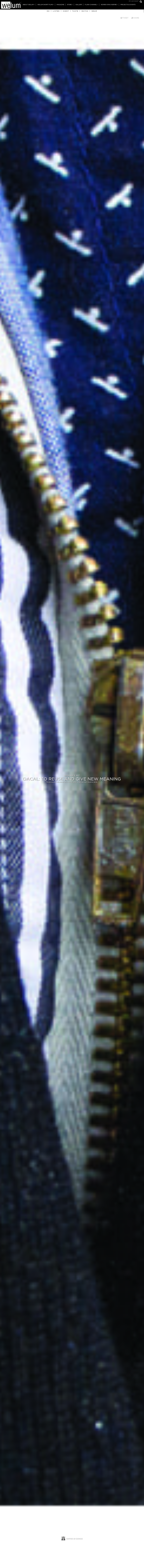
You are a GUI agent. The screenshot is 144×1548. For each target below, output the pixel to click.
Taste (75, 11)
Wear (94, 11)
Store (69, 4)
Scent (66, 11)
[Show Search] (140, 1)
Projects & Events (127, 4)
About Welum (28, 4)
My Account (134, 1)
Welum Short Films (45, 4)
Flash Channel (91, 4)
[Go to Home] (11, 5)
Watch (85, 11)
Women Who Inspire (109, 4)
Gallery (78, 4)
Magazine (60, 4)
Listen (56, 11)
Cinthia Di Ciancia (74, 1539)
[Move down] (72, 1543)
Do (48, 11)
